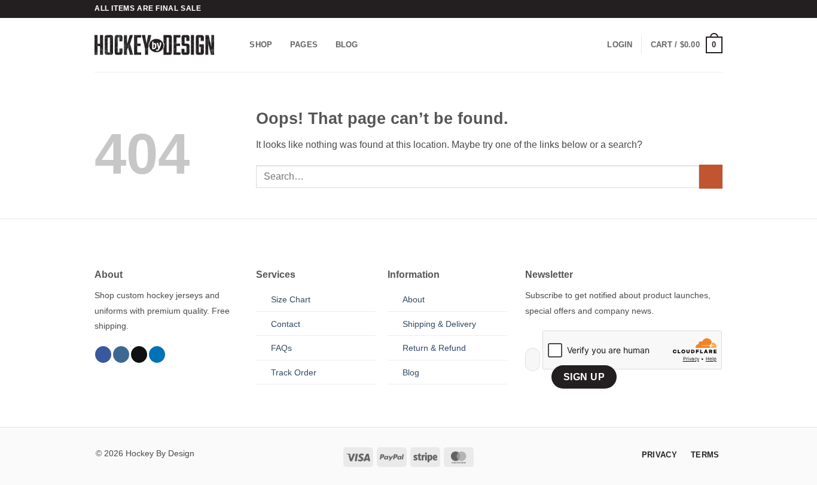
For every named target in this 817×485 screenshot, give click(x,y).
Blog (347, 44)
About (414, 299)
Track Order (293, 372)
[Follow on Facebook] (103, 354)
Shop (260, 44)
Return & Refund (434, 348)
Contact (285, 324)
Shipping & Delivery (439, 324)
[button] (619, 45)
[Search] (236, 45)
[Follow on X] (139, 354)
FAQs (281, 348)
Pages (304, 44)
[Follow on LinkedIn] (157, 354)
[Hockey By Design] (154, 44)
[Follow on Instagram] (121, 354)
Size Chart (290, 299)
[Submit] (711, 176)
